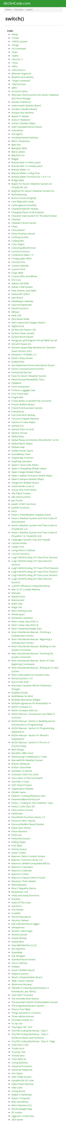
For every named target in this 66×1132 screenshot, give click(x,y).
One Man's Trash (20, 781)
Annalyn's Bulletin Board (24, 109)
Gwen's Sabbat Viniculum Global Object (31, 475)
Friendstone (17, 411)
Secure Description (21, 916)
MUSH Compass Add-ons (24, 710)
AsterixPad (17, 130)
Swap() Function (19, 973)
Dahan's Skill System (22, 287)
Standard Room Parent (23, 959)
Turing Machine (19, 1062)
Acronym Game (19, 91)
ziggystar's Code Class (22, 1116)
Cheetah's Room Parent (23, 223)
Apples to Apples (20, 116)
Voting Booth (18, 1091)
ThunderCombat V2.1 (22, 1020)
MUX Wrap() (17, 749)
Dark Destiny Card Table (23, 290)
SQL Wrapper (18, 955)
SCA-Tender (17, 909)
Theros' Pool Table (20, 1009)
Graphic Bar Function (22, 457)
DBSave (15, 311)
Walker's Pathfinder (21, 1094)
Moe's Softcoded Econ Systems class (30, 674)
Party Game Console (22, 810)
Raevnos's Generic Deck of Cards (28, 877)
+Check (15, 37)
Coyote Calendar (20, 265)
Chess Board (17, 230)
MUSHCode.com (17, 4)
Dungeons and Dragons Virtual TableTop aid (34, 340)
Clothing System (20, 237)
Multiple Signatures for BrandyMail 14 (31, 703)
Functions (19, 9)
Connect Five (18, 262)
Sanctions (16, 906)
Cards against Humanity (24, 205)
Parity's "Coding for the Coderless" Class (32, 802)
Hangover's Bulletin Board (25, 482)
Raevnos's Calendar (21, 870)
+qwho (15, 55)
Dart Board (17, 297)
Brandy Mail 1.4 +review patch (27, 166)
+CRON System (19, 41)
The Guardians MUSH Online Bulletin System (34, 1002)
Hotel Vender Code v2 (22, 486)
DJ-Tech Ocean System (22, 333)
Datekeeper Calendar (22, 301)
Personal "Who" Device (23, 820)
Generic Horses (19, 432)
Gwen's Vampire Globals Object (27, 479)
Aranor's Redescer (20, 119)
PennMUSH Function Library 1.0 (28, 817)
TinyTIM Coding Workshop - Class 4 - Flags (33, 1041)
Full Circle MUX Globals (23, 415)
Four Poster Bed (19, 393)
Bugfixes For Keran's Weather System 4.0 (32, 190)
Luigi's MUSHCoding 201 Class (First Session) (34, 571)
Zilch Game (17, 1119)
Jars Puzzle (16, 500)
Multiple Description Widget (25, 699)
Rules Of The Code (20, 902)
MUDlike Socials (19, 692)
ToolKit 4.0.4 (17, 1048)
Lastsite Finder (19, 543)
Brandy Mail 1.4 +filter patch (26, 162)
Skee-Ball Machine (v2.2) (23, 945)
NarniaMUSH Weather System (27, 760)
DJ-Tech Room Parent (22, 336)
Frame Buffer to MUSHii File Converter (31, 400)
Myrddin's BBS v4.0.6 (22, 753)
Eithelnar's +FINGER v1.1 (24, 354)
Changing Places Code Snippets (27, 212)
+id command (18, 48)
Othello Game (18, 792)
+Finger (15, 45)
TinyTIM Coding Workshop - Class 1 (29, 1030)
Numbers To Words (21, 770)
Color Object (17, 244)
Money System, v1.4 (21, 678)
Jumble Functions (20, 507)
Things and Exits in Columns (26, 1012)
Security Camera (20, 920)
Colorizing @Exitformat (23, 247)
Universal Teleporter (22, 1069)
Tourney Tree (18, 1052)
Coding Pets (17, 240)
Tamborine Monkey (21, 984)
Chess (14, 226)
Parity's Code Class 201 (23, 806)
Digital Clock (17, 326)
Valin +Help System (21, 1076)
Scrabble (15, 913)
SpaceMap (16, 952)
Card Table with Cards (22, 201)
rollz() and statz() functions (25, 895)
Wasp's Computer (20, 1098)
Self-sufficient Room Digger (25, 923)
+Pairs (14, 52)
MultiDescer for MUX (22, 696)
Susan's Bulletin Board (23, 970)
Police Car (16, 835)
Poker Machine (19, 831)
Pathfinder (17, 813)
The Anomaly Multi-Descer (25, 998)
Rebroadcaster (19, 884)
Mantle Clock (18, 596)
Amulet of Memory (21, 102)
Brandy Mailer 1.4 (20, 169)
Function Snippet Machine (25, 418)
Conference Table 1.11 (22, 255)
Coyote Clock (18, 269)
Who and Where (19, 1101)
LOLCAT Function (20, 553)
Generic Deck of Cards (22, 429)
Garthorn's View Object (23, 422)
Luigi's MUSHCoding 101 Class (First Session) (34, 557)
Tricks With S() (18, 1059)
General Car (17, 425)
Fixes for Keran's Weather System (28, 376)
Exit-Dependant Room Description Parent (33, 365)
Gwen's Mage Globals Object (26, 472)
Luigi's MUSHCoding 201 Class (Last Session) (34, 575)
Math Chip (16, 603)
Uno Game (17, 1073)
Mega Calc (16, 607)
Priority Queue (19, 849)
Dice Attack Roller (20, 319)
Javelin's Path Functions (23, 504)
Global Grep (17, 436)
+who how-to (18, 70)
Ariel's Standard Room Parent (26, 126)
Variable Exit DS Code (22, 1080)
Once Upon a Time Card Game (27, 778)
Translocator (18, 1055)
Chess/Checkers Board (23, 233)
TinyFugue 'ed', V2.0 (21, 1027)
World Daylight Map (21, 1108)
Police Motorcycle (20, 838)
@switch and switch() (22, 77)
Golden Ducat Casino (22, 450)
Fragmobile (17, 397)
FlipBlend (16, 383)
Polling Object (18, 842)
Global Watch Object (22, 443)
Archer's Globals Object (23, 123)
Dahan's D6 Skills (20, 283)
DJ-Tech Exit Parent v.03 (23, 329)
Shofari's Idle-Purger (22, 931)
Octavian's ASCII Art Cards (25, 774)
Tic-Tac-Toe (17, 1023)
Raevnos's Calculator (22, 867)
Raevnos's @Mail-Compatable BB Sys (30, 863)
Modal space (18, 614)
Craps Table (17, 272)
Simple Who (17, 941)
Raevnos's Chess (20, 874)
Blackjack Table (19, 148)
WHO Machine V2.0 (21, 1105)
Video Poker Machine (22, 1084)
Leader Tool (17, 546)
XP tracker (16, 1112)
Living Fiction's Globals (23, 550)
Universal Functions (21, 1066)
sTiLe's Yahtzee (19, 963)
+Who (14, 66)
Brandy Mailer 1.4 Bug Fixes (25, 173)
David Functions (19, 308)
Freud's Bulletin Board (22, 404)
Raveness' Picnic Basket (23, 881)
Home (8, 9)
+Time (14, 62)
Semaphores (18, 927)
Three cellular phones (22, 1016)
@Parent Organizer (21, 73)
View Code (16, 1087)
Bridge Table (17, 180)
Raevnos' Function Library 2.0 (26, 859)
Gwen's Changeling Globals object (28, 468)
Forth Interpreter (20, 386)
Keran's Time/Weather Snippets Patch (31, 514)
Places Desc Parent (21, 827)
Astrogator (17, 134)
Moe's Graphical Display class (26, 628)
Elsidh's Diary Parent (22, 358)
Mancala (15, 593)
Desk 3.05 (16, 315)
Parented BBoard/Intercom (25, 799)
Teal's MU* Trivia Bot (22, 995)
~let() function (18, 84)
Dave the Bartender (21, 304)
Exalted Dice (17, 361)
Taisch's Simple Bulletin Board (26, 977)
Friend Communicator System (27, 408)
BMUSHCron (18, 155)
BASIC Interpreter (20, 141)
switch (29, 9)
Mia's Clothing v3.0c (21, 610)
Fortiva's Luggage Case (23, 390)
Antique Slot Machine (22, 112)
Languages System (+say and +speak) (30, 539)
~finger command (20, 80)
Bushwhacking (19, 194)
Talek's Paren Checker (22, 980)
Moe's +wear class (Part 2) (24, 621)
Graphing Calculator (21, 461)
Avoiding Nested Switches (24, 137)
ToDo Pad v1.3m (20, 1044)
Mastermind (17, 600)
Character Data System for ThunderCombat (34, 215)
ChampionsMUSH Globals (24, 208)
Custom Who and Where (24, 276)
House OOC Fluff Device (23, 489)
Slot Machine (18, 948)
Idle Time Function (21, 496)
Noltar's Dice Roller (21, 767)
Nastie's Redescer (20, 763)
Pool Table (16, 845)
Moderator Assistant (22, 617)
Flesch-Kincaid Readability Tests (27, 379)
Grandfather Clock (20, 454)
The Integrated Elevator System (27, 1005)
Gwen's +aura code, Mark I (25, 464)
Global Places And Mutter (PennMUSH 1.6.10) (34, 440)
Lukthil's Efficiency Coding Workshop (30, 585)
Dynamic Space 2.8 (21, 343)
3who (14, 87)
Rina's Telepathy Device (23, 888)
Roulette (15, 899)
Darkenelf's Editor (20, 294)
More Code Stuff (20, 682)
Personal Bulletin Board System (27, 824)
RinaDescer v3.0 (19, 891)
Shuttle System (19, 934)
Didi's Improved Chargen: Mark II (28, 322)
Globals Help (18, 447)
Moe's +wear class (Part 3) (24, 625)
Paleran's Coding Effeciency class (28, 795)
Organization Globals (22, 788)
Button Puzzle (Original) (23, 198)
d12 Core (16, 279)
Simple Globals (19, 938)
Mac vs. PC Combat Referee (25, 589)
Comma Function (20, 251)
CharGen (16, 219)
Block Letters (18, 151)
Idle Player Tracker (21, 493)
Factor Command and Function (27, 368)
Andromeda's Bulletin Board (26, 105)
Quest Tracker (18, 852)
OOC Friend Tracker (21, 785)
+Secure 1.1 (17, 59)
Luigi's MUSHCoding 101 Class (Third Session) (34, 568)
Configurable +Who (21, 258)
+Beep (14, 34)
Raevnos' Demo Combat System (28, 856)
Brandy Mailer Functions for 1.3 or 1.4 (30, 176)
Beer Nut (16, 144)
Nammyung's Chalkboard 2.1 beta (29, 756)
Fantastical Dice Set (21, 372)
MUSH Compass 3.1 (21, 706)
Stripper (15, 966)
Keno (14, 511)
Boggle (14, 158)
